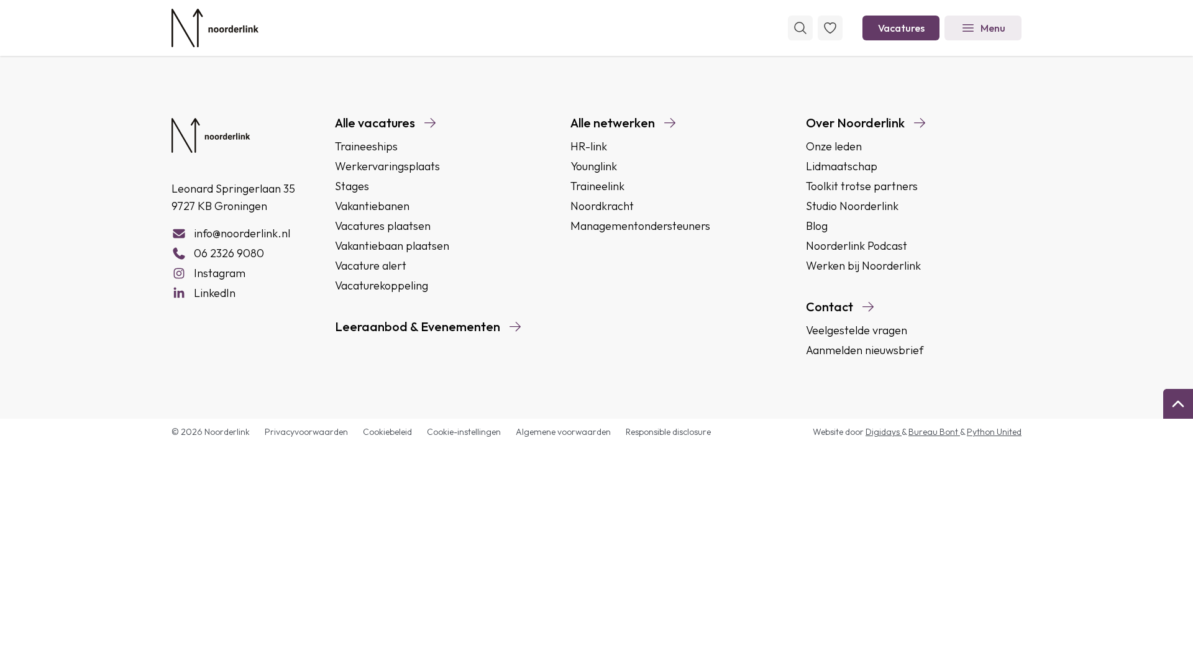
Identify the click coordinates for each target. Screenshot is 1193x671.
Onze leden (834, 146)
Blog (817, 226)
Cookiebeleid (387, 431)
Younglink (593, 166)
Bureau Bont (934, 431)
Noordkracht (602, 206)
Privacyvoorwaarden (306, 431)
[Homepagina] (214, 28)
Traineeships (366, 146)
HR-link (588, 146)
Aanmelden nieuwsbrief (864, 350)
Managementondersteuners (640, 226)
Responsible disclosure (668, 431)
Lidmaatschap (841, 166)
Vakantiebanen (372, 206)
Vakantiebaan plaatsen (392, 246)
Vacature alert (370, 265)
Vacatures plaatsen (383, 226)
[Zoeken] (800, 28)
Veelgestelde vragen (856, 330)
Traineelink (597, 186)
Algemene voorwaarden (563, 431)
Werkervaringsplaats (387, 166)
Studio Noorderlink (852, 206)
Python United (994, 431)
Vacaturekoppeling (381, 285)
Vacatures (901, 28)
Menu (992, 28)
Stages (352, 186)
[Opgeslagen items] (830, 28)
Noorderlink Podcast (856, 246)
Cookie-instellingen (464, 431)
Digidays (884, 431)
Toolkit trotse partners (862, 186)
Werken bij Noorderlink (863, 265)
